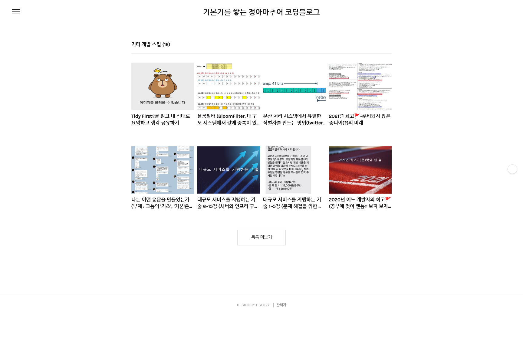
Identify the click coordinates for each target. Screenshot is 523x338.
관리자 (281, 305)
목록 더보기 (261, 237)
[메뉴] (16, 12)
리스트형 (388, 45)
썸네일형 (379, 45)
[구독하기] (512, 169)
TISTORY (263, 305)
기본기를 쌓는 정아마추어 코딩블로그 (261, 12)
